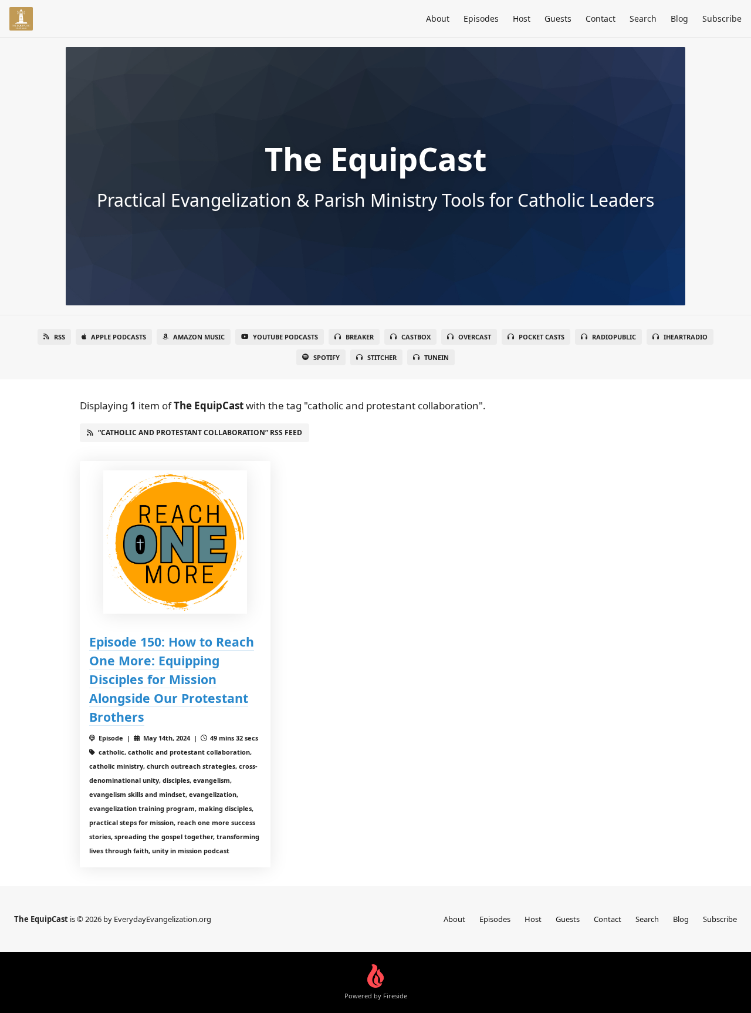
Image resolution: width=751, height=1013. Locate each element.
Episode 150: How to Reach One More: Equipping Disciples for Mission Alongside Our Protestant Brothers (171, 679)
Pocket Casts (541, 336)
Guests (557, 18)
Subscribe (722, 18)
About (437, 18)
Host (521, 18)
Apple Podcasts (118, 336)
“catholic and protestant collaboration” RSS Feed (200, 432)
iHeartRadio (686, 336)
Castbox (416, 336)
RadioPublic (614, 336)
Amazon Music (199, 336)
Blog (679, 18)
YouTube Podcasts (285, 336)
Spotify (326, 357)
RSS (59, 336)
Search (643, 18)
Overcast (474, 336)
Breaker (360, 336)
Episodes (481, 18)
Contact (600, 18)
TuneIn (436, 357)
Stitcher (382, 357)
